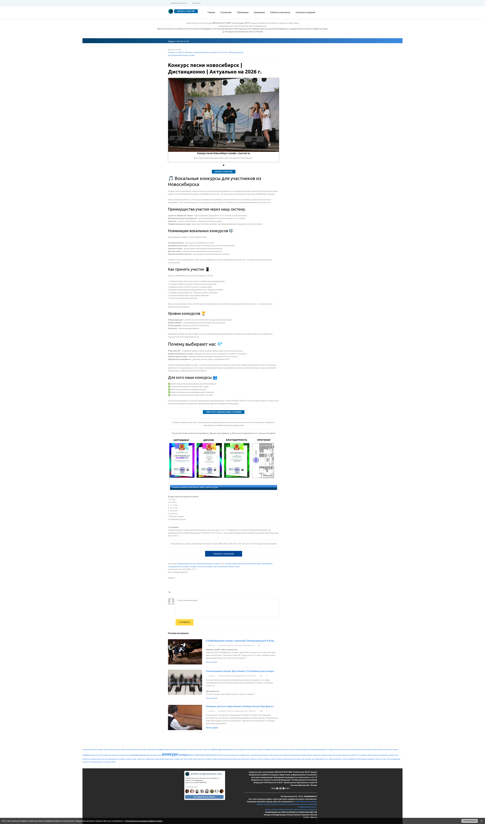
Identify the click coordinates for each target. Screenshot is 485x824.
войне (113, 762)
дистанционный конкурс (292, 759)
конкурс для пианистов (196, 759)
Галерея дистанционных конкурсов (302, 809)
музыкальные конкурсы (102, 762)
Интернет (374, 749)
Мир (309, 759)
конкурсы (184, 754)
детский (120, 755)
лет (264, 749)
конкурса (85, 755)
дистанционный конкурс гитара (262, 755)
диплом (380, 749)
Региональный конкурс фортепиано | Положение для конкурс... (241, 671)
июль (185, 759)
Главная (171, 41)
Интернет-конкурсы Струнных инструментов (236, 645)
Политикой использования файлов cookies (143, 821)
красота (378, 759)
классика (304, 759)
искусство (345, 759)
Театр (358, 759)
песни (172, 749)
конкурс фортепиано (89, 749)
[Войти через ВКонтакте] (170, 585)
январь (260, 749)
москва (92, 755)
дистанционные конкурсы (247, 759)
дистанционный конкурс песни (227, 567)
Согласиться (469, 821)
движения (364, 759)
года (313, 759)
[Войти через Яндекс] (170, 589)
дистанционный (156, 755)
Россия (386, 749)
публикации (319, 759)
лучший (160, 749)
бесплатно (105, 755)
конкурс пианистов (203, 749)
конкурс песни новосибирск (201, 567)
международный (136, 755)
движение (371, 759)
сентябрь (208, 759)
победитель (242, 749)
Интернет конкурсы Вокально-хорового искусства (206, 52)
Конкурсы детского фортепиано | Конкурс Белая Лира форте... (240, 706)
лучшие (268, 749)
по (218, 755)
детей (214, 755)
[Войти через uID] (170, 581)
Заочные (126, 755)
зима (330, 759)
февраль (147, 755)
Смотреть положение (223, 554)
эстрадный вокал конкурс (178, 567)
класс (248, 755)
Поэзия (91, 762)
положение (253, 749)
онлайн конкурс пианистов (310, 755)
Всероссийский (205, 755)
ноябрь (364, 755)
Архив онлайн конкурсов (276, 809)
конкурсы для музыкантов (291, 755)
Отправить (184, 622)
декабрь (243, 755)
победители (298, 749)
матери (234, 759)
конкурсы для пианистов (99, 759)
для (191, 755)
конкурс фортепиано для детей (109, 749)
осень (326, 759)
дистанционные (234, 755)
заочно (291, 749)
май (157, 759)
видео (396, 749)
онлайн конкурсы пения (183, 749)
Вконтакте (196, 3)
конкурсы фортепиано (149, 749)
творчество (278, 755)
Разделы (180, 52)
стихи (388, 759)
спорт (384, 759)
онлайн (196, 755)
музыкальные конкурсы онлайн (119, 759)
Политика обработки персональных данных (289, 804)
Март (305, 749)
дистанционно (277, 749)
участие (235, 749)
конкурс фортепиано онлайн (169, 759)
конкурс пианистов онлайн (140, 759)
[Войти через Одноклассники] (170, 596)
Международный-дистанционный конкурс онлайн (198, 564)
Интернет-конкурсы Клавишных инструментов (237, 676)
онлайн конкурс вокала (234, 564)
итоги (391, 749)
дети (194, 749)
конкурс (170, 754)
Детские (286, 749)
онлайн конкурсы (277, 759)
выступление (337, 759)
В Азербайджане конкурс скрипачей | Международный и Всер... (241, 640)
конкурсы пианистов (328, 755)
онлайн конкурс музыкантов (221, 749)
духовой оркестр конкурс (361, 749)
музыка (353, 759)
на (248, 749)
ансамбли (166, 749)
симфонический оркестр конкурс (340, 749)
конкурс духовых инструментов (347, 755)
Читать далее (212, 662)
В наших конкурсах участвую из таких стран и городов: (195, 487)
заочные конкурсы (263, 759)
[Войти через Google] (170, 592)
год (359, 755)
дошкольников (223, 759)
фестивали (311, 749)
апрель (153, 759)
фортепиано (223, 755)
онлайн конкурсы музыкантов (377, 755)
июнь (181, 759)
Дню (230, 759)
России (98, 755)
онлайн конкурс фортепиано (130, 749)
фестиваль (113, 755)
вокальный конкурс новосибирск (258, 564)
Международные (321, 749)
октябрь (214, 759)
